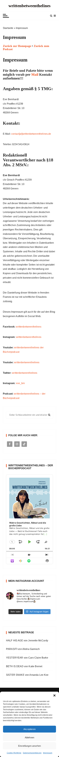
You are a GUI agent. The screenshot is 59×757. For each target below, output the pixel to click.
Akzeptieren (29, 729)
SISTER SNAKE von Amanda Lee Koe (27, 675)
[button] (54, 695)
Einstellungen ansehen (29, 746)
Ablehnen (29, 737)
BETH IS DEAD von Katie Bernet (24, 666)
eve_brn (20, 383)
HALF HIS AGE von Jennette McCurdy (27, 640)
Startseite (8, 28)
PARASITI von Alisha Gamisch (23, 649)
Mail (34, 74)
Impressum (47, 753)
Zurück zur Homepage (17, 46)
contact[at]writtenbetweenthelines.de (31, 134)
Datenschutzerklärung (32, 753)
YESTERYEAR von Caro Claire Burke (27, 657)
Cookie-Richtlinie (14, 753)
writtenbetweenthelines (29, 5)
